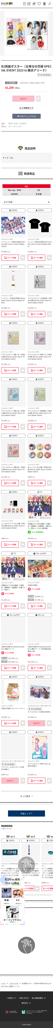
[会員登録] (28, 3)
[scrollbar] (26, 895)
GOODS (14, 193)
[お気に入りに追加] (38, 99)
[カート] (44, 3)
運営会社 (25, 1003)
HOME (3, 983)
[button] (26, 116)
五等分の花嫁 (13, 983)
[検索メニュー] (50, 4)
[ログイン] (24, 3)
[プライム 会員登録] (34, 3)
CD (38, 190)
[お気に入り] (39, 3)
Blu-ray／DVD (14, 190)
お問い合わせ (24, 998)
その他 (39, 193)
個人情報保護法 (37, 998)
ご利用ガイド (11, 998)
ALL (26, 186)
